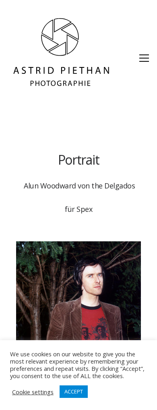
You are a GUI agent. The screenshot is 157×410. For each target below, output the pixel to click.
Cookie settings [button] (33, 391)
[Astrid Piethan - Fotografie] (61, 52)
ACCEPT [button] (73, 391)
